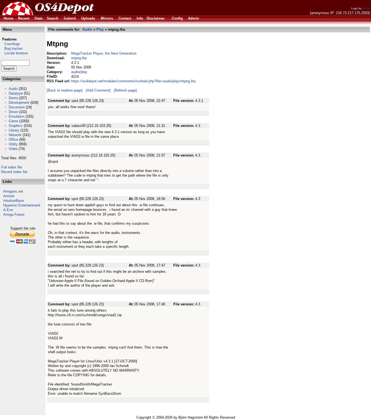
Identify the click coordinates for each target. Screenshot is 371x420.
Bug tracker (12, 48)
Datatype (16, 93)
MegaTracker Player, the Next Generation (103, 53)
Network (15, 135)
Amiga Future (13, 214)
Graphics (16, 126)
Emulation (16, 116)
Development (19, 103)
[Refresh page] (125, 90)
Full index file (11, 167)
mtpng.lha (79, 58)
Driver (13, 112)
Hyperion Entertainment (21, 205)
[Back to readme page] (65, 90)
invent (366, 8)
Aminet (8, 196)
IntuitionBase (13, 201)
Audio (13, 89)
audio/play (79, 72)
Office (13, 139)
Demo (13, 98)
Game (13, 121)
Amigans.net (13, 191)
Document (17, 107)
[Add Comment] (98, 90)
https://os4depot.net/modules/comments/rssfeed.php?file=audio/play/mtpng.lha (133, 81)
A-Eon (8, 210)
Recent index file (14, 172)
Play (100, 29)
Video (13, 149)
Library (14, 130)
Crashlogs (10, 44)
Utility (13, 144)
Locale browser (14, 53)
